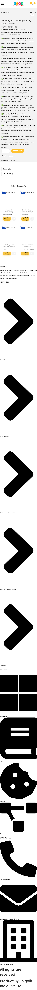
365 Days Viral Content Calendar (9, 246)
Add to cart (17, 151)
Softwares (11, 160)
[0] (29, 4)
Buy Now (8, 219)
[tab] (18, 169)
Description (8, 169)
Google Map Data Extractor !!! (27, 246)
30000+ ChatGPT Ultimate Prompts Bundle (28, 212)
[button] (7, 156)
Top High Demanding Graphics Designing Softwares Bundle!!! (9, 212)
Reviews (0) (8, 174)
